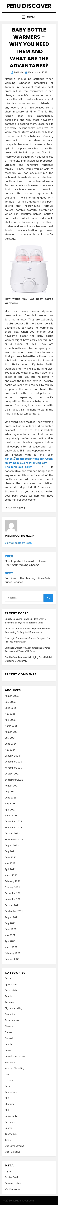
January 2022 (12, 887)
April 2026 (10, 720)
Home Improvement (15, 1056)
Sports (8, 1128)
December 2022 (13, 821)
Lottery (9, 1080)
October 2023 (12, 773)
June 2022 (10, 857)
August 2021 (11, 917)
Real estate (11, 1092)
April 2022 (10, 869)
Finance (9, 1026)
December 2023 (13, 761)
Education (10, 1014)
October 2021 (12, 905)
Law (7, 1074)
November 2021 (13, 899)
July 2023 (10, 791)
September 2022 (14, 839)
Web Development (14, 1146)
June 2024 (10, 743)
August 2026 (12, 696)
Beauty (9, 996)
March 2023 (11, 815)
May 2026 (10, 714)
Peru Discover (29, 6)
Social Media (11, 1116)
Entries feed (11, 1177)
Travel (8, 1140)
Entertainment (13, 1020)
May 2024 (10, 750)
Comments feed (13, 1183)
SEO (7, 1098)
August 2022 (12, 845)
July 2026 (10, 702)
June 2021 (10, 929)
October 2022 (12, 833)
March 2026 (11, 726)
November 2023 (13, 767)
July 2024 (10, 738)
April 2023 (10, 809)
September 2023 (14, 779)
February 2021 (12, 953)
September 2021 (14, 911)
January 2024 (12, 755)
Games (8, 1032)
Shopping (20, 507)
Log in (8, 1171)
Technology (11, 1134)
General (9, 1038)
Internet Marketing (14, 1068)
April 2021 (10, 941)
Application (11, 984)
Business (9, 1002)
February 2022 (12, 881)
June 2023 (10, 797)
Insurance (10, 1062)
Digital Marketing (13, 1008)
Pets (7, 1086)
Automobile (11, 990)
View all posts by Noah (18, 542)
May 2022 (10, 863)
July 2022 (10, 851)
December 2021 (13, 893)
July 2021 (10, 923)
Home (8, 1050)
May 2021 (10, 935)
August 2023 (12, 785)
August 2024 (12, 732)
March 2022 (11, 875)
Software (10, 1122)
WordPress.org (12, 1189)
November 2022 (13, 827)
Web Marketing (12, 1152)
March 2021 (11, 947)
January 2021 (12, 959)
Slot (7, 1110)
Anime (8, 978)
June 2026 (10, 708)
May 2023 (10, 803)
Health (8, 1044)
